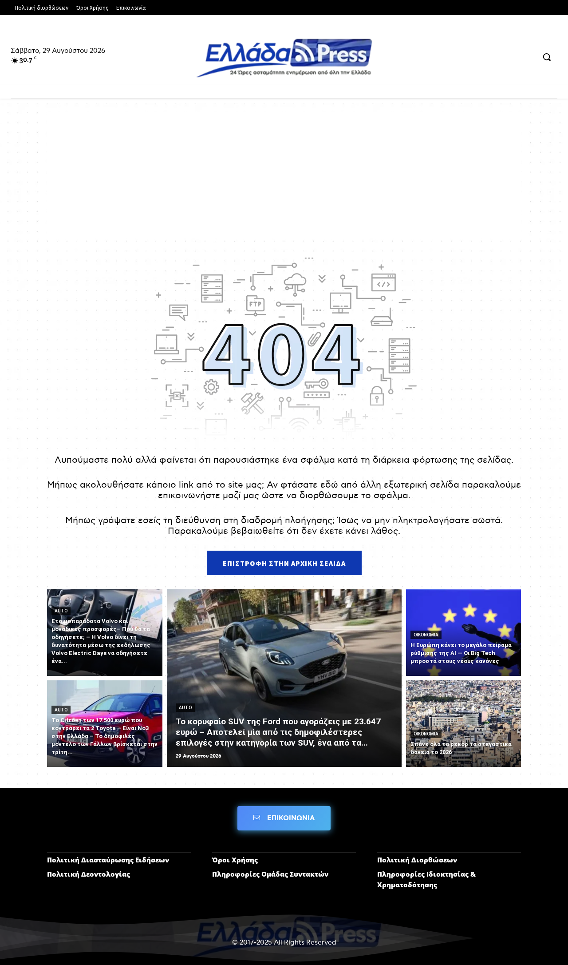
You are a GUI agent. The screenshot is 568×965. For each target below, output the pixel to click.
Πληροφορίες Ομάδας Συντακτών (270, 874)
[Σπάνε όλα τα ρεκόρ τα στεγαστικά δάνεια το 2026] (463, 723)
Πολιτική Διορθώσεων (417, 859)
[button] (546, 57)
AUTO (61, 610)
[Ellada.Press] (284, 57)
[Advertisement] (284, 174)
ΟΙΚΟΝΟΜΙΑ (426, 634)
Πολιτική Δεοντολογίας (88, 874)
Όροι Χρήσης (235, 859)
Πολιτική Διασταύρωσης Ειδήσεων (108, 859)
